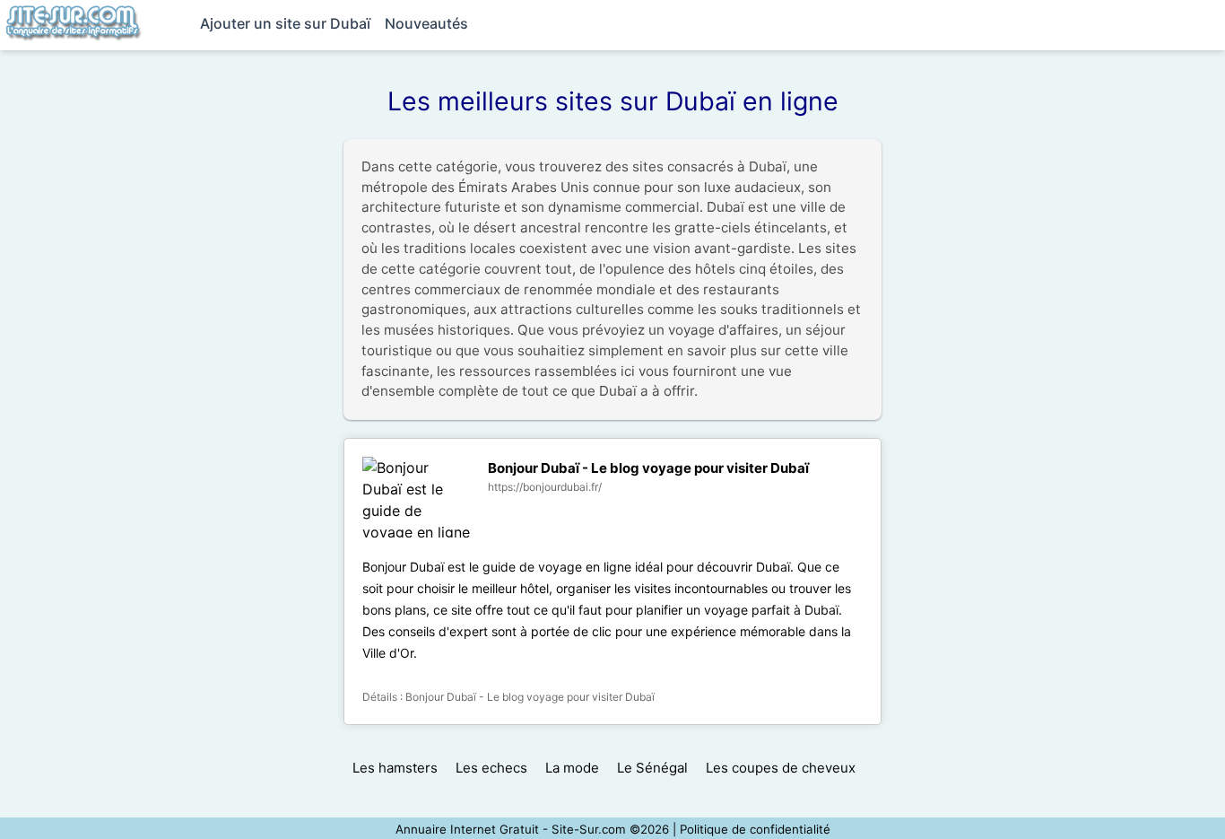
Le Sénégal (652, 767)
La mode (572, 767)
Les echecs (491, 767)
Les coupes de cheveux (781, 767)
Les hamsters (395, 767)
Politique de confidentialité (755, 829)
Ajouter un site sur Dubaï (285, 23)
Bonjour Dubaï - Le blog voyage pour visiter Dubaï (648, 467)
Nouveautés (426, 23)
